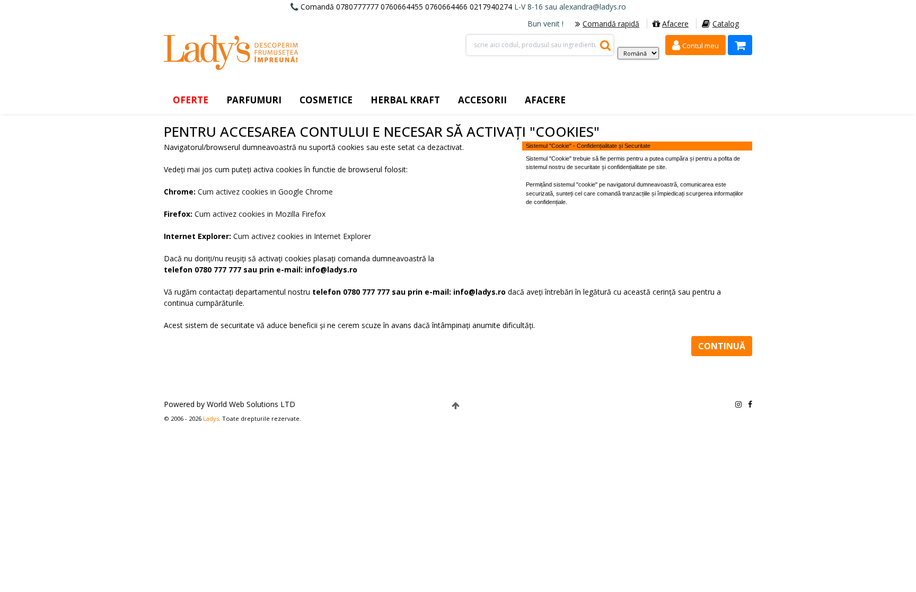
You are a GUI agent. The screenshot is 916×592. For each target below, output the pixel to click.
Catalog (725, 24)
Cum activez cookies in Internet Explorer (302, 236)
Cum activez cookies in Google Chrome (265, 192)
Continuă (721, 346)
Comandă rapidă (611, 24)
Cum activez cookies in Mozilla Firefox (260, 214)
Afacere (675, 24)
